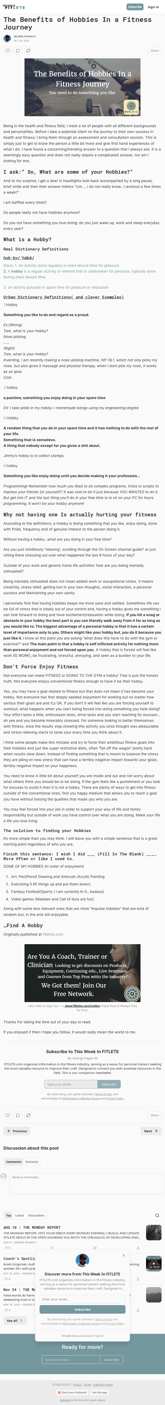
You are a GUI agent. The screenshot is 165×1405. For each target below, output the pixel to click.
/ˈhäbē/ (26, 257)
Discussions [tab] (36, 1215)
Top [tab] (8, 1215)
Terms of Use (103, 1319)
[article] (82, 1238)
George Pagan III (24, 36)
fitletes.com (53, 934)
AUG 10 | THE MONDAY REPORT (32, 1227)
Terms (87, 1385)
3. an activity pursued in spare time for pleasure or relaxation (55, 287)
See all (12, 1320)
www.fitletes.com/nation (83, 1006)
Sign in (153, 7)
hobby (17, 271)
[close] (123, 1255)
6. (5, 466)
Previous (20, 1131)
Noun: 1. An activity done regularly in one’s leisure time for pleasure (61, 265)
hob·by (10, 257)
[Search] (157, 1215)
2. (5, 387)
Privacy (77, 1385)
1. (4, 305)
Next (148, 1131)
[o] (153, 1263)
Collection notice (103, 1385)
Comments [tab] (13, 1162)
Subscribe (135, 7)
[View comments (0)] (18, 50)
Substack (65, 1400)
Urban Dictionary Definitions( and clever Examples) (63, 297)
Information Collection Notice (81, 1323)
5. (5, 418)
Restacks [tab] (32, 1162)
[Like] (7, 50)
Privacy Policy (115, 1323)
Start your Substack (74, 1392)
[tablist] (22, 1162)
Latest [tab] (19, 1215)
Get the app (99, 1392)
